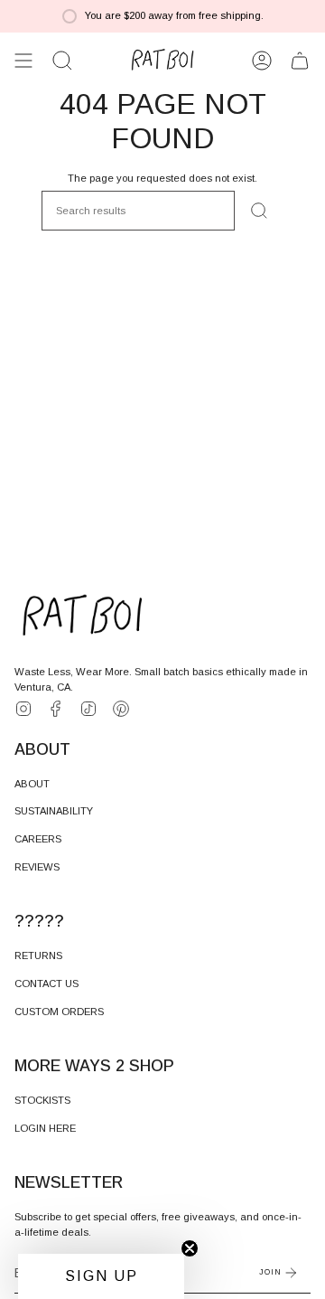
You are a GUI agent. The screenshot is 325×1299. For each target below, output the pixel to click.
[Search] (259, 211)
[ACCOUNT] (262, 61)
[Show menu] (23, 61)
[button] (62, 61)
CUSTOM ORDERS (59, 1011)
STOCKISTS (42, 1100)
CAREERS (37, 838)
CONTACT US (46, 983)
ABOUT (32, 783)
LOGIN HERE (45, 1128)
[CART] (300, 61)
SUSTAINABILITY (53, 810)
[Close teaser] (190, 1248)
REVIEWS (37, 866)
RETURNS (38, 955)
